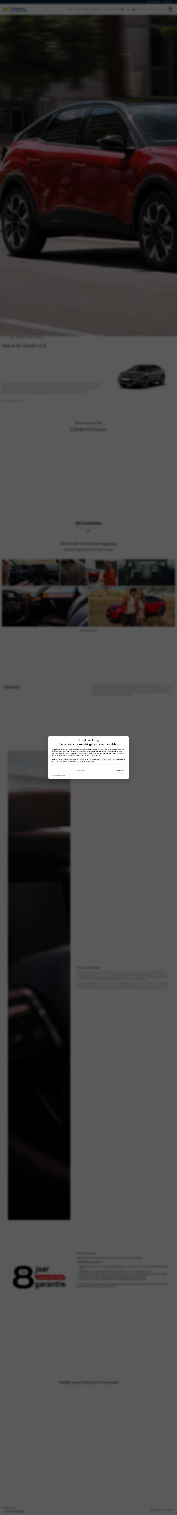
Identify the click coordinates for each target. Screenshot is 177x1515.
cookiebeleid (119, 759)
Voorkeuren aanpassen (58, 775)
